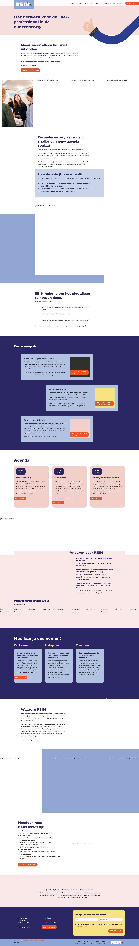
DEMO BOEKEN (132, 3)
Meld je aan (19, 498)
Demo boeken (20, 678)
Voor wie (87, 3)
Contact (119, 3)
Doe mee (96, 3)
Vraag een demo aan (30, 70)
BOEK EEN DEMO (49, 927)
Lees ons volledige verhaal (29, 740)
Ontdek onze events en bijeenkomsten (104, 403)
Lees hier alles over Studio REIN (64, 498)
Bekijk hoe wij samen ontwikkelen (79, 434)
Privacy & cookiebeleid (101, 941)
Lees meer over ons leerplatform (79, 372)
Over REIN (79, 3)
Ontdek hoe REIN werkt (28, 65)
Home (72, 3)
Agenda (104, 3)
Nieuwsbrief (112, 3)
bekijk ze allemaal (19, 604)
